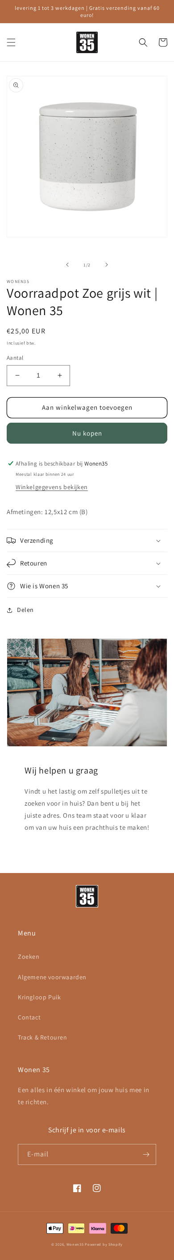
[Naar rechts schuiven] (106, 264)
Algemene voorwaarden (52, 977)
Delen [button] (25, 610)
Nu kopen (87, 433)
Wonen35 (75, 1244)
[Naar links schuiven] (67, 264)
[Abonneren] (146, 1154)
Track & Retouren (42, 1037)
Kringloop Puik (39, 997)
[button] (11, 42)
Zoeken (29, 956)
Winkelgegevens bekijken (52, 487)
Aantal (15, 358)
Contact (29, 1017)
